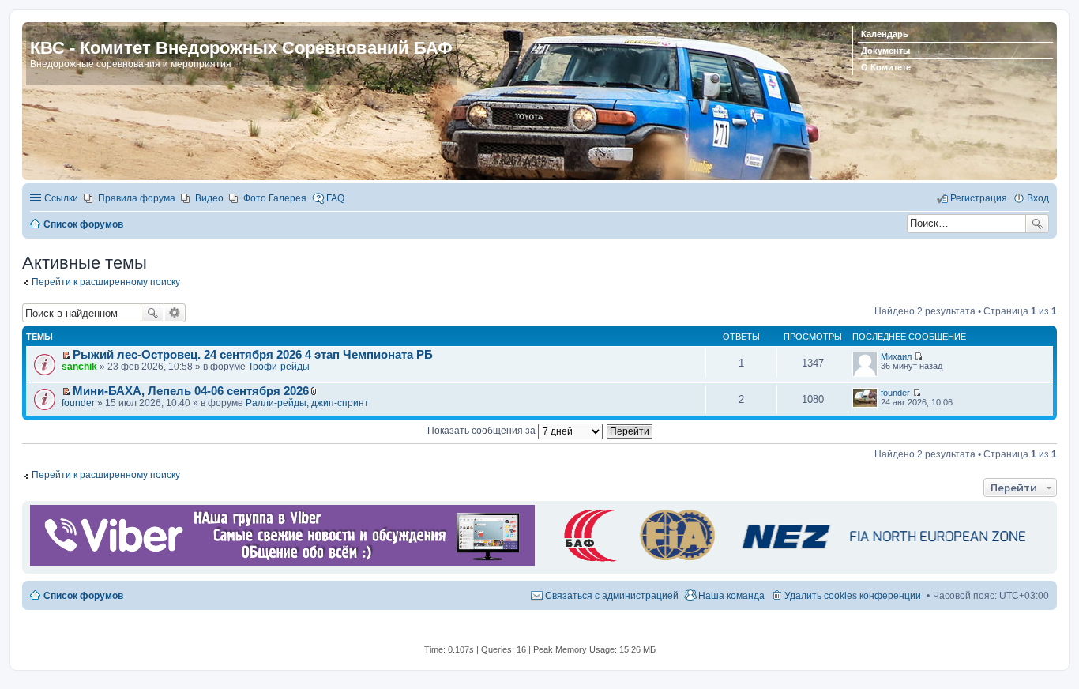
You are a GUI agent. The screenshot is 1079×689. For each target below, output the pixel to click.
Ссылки (61, 198)
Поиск (1037, 223)
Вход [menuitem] (1038, 198)
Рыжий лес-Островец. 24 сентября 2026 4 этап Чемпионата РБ (253, 354)
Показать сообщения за (482, 430)
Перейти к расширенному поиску (106, 282)
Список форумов (83, 595)
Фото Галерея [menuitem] (274, 198)
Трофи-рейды (279, 366)
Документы (885, 50)
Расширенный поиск (175, 312)
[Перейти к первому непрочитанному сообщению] (66, 355)
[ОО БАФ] (792, 562)
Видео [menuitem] (209, 198)
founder (78, 403)
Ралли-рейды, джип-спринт (307, 403)
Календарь (884, 34)
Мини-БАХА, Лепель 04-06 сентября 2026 (191, 391)
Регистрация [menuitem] (978, 198)
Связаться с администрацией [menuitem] (612, 595)
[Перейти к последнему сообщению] (918, 356)
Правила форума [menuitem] (136, 198)
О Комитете (886, 67)
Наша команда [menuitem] (731, 595)
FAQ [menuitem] (335, 198)
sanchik (79, 366)
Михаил (896, 356)
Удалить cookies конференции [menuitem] (852, 595)
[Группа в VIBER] (282, 562)
